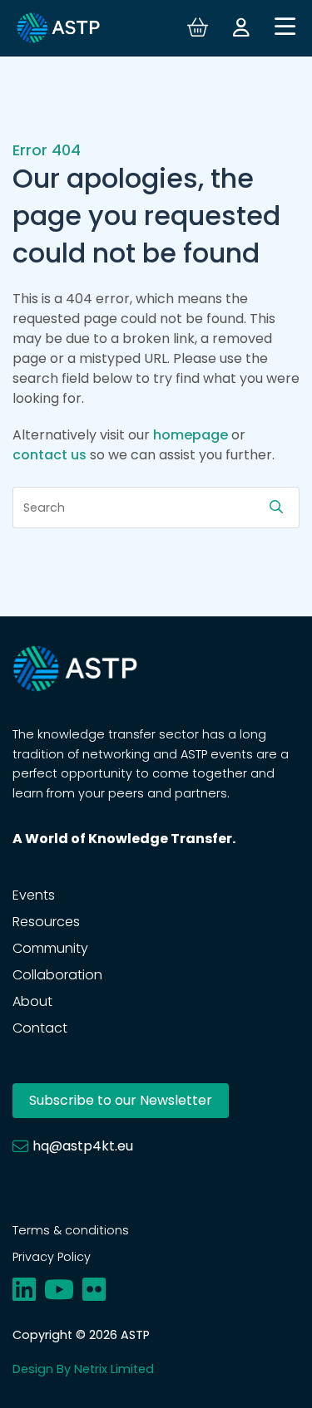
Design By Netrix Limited (83, 1369)
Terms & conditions (70, 1230)
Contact (39, 1028)
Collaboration (57, 974)
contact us (49, 454)
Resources (46, 921)
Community (50, 948)
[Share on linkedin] (24, 1289)
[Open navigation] (285, 28)
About (32, 1001)
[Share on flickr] (94, 1289)
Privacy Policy (51, 1257)
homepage (190, 434)
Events (33, 895)
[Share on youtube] (59, 1289)
